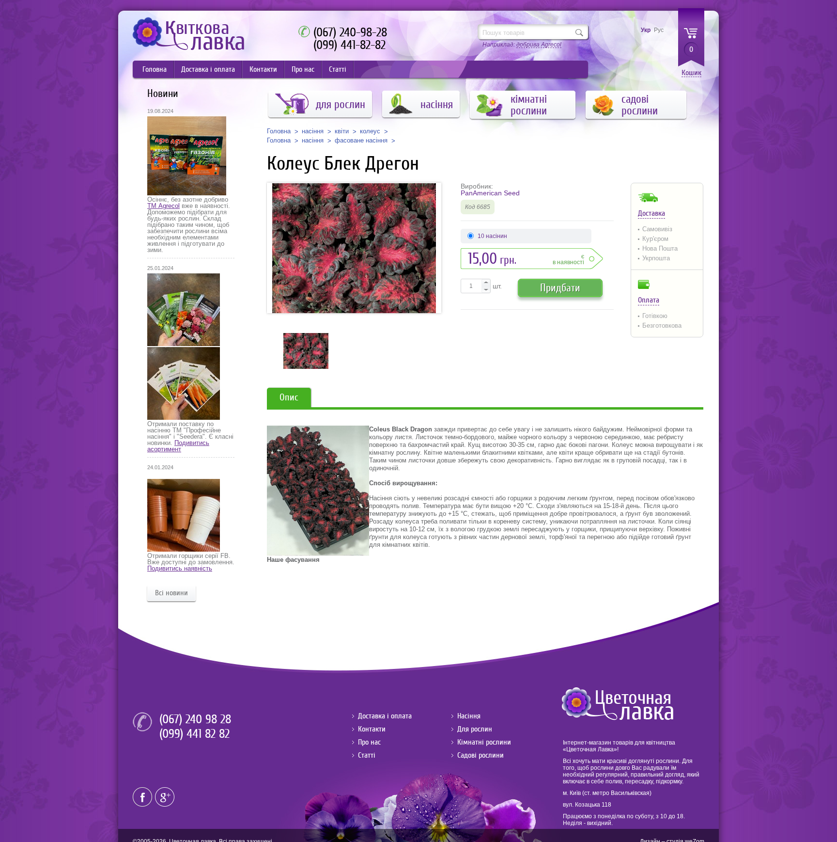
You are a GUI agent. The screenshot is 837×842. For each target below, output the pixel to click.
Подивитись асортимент (178, 446)
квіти (342, 131)
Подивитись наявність (179, 568)
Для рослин (474, 729)
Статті (337, 69)
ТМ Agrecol (163, 205)
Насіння (468, 716)
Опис (288, 397)
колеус (370, 131)
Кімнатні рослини (484, 742)
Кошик (691, 73)
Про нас (303, 69)
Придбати (560, 288)
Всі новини (171, 592)
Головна (154, 69)
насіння (313, 131)
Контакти (263, 69)
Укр (646, 30)
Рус (659, 30)
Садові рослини (480, 755)
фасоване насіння (361, 140)
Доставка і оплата (208, 69)
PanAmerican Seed (490, 193)
